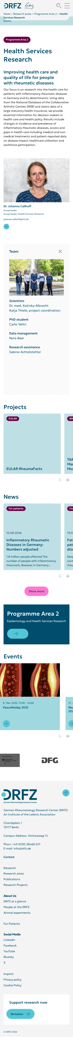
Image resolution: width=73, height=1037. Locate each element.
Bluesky (9, 957)
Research (10, 868)
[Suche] (59, 6)
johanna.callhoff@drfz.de (16, 219)
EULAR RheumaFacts (24, 468)
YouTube (9, 951)
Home (7, 13)
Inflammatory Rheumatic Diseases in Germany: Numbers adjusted (27, 545)
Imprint (9, 974)
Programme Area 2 (45, 13)
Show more (36, 591)
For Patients (12, 923)
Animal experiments (17, 912)
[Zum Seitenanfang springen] (65, 792)
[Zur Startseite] (19, 796)
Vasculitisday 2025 (15, 707)
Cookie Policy (12, 985)
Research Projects (16, 885)
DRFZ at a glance (15, 901)
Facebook (10, 945)
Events (7, 21)
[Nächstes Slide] (67, 480)
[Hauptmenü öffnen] (66, 5)
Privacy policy (12, 979)
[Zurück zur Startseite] (12, 6)
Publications (12, 879)
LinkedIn (9, 940)
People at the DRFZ (16, 907)
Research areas (22, 13)
